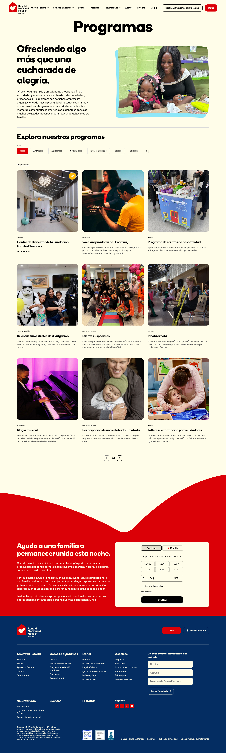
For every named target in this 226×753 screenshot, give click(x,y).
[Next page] (119, 458)
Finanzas (21, 659)
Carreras (20, 671)
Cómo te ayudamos (62, 8)
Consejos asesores (123, 679)
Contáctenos (23, 675)
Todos (22, 151)
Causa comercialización (126, 667)
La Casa (53, 659)
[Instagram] (117, 706)
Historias (141, 8)
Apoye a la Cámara (25, 667)
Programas (55, 674)
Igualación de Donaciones (94, 671)
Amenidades (57, 151)
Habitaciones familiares (60, 663)
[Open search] (151, 8)
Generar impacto (57, 678)
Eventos (128, 8)
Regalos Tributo (89, 667)
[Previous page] (106, 458)
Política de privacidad (168, 739)
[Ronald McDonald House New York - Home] (19, 8)
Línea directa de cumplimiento (195, 739)
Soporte (118, 151)
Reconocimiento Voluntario (29, 717)
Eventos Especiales (99, 151)
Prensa (20, 663)
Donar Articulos (89, 679)
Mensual (86, 659)
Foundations (121, 671)
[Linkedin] (127, 706)
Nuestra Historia (38, 8)
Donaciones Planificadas (93, 663)
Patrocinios (120, 663)
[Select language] (156, 8)
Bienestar (134, 151)
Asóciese (95, 8)
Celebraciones (76, 151)
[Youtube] (132, 706)
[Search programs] (147, 151)
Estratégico (120, 675)
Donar (81, 8)
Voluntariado (112, 8)
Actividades (38, 151)
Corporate (119, 659)
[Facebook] (122, 706)
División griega (89, 675)
